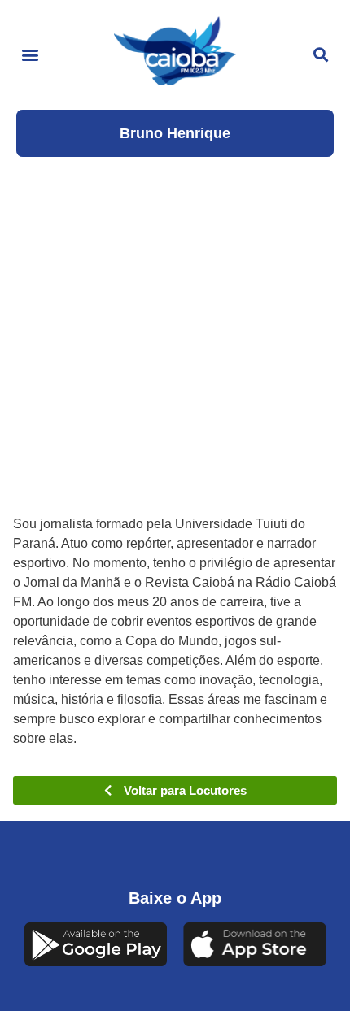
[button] (29, 54)
